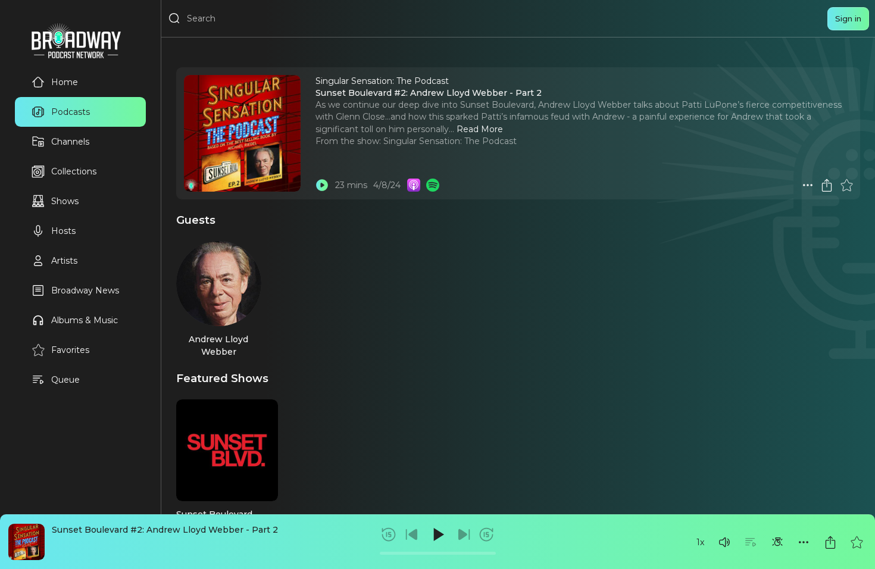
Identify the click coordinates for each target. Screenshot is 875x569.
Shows (65, 201)
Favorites (70, 350)
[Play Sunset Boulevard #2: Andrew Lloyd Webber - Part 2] (322, 185)
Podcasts (70, 112)
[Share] (830, 542)
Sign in (848, 18)
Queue (65, 379)
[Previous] (412, 534)
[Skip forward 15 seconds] (486, 534)
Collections (73, 171)
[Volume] (724, 542)
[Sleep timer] (777, 542)
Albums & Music (84, 320)
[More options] (803, 542)
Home (64, 82)
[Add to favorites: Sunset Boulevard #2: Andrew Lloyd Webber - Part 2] (856, 542)
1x (700, 542)
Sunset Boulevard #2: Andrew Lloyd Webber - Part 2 (165, 529)
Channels (70, 141)
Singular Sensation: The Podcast (450, 141)
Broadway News (85, 290)
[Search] (174, 18)
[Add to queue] (750, 542)
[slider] (438, 553)
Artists (64, 260)
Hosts (63, 231)
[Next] (463, 534)
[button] (724, 542)
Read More (480, 129)
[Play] (437, 534)
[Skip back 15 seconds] (388, 534)
